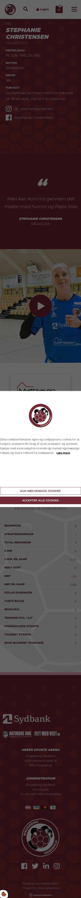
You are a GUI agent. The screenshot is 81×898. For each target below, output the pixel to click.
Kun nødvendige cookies (40, 491)
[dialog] (40, 449)
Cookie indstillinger (13, 481)
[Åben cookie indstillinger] (4, 894)
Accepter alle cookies (40, 500)
